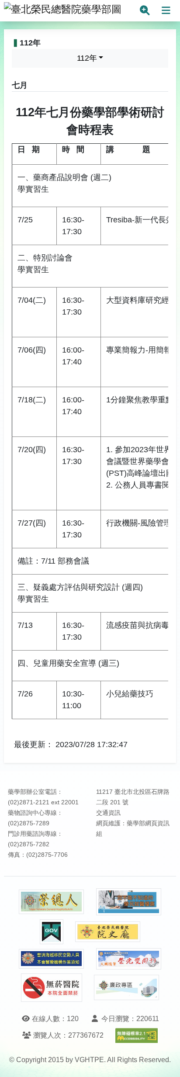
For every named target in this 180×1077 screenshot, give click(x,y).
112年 (87, 58)
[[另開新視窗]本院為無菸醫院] (51, 987)
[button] (165, 1061)
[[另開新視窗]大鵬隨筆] (129, 959)
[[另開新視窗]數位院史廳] (108, 931)
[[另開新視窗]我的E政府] (51, 931)
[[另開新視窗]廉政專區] (126, 987)
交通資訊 (108, 813)
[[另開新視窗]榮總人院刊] (51, 902)
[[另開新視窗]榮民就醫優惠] (129, 902)
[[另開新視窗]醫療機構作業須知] (51, 959)
